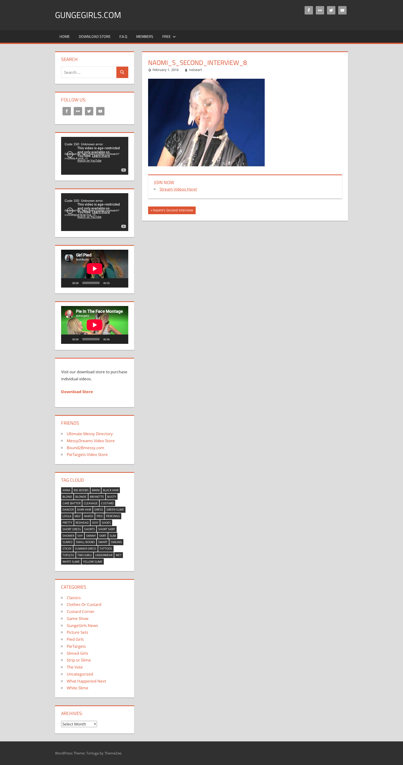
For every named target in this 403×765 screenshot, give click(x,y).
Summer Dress (85, 549)
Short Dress (72, 529)
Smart (103, 542)
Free (166, 36)
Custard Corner (81, 611)
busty (111, 497)
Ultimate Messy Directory (90, 433)
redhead (82, 523)
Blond (67, 497)
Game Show (77, 618)
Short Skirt (106, 529)
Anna (66, 490)
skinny (91, 536)
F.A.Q (123, 36)
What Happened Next (86, 681)
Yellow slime (92, 562)
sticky (67, 549)
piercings (113, 516)
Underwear (103, 555)
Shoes (106, 523)
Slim (113, 536)
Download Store (95, 36)
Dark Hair (84, 510)
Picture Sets (77, 632)
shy (80, 536)
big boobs (81, 490)
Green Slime (115, 510)
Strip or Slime (79, 660)
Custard (107, 503)
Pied (100, 516)
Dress (98, 510)
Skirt (102, 536)
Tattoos (106, 549)
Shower (68, 536)
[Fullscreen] (122, 283)
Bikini (96, 490)
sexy (95, 523)
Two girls (84, 555)
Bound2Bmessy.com (85, 447)
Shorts (89, 529)
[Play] (67, 283)
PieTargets (76, 646)
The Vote (75, 667)
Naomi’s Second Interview (173, 211)
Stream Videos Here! (178, 189)
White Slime (71, 562)
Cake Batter (71, 503)
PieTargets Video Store (87, 454)
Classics (74, 597)
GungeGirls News (82, 625)
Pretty (67, 523)
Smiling (116, 542)
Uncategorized (80, 674)
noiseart (195, 70)
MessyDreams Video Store (91, 440)
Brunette (97, 497)
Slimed (68, 542)
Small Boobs (85, 542)
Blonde (81, 497)
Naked (88, 516)
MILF (78, 516)
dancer (68, 510)
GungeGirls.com (88, 14)
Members (144, 36)
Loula (67, 516)
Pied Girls (75, 639)
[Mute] (114, 283)
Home (64, 36)
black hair (110, 490)
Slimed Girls (77, 653)
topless (68, 555)
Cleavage (91, 503)
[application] (94, 156)
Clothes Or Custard (84, 604)
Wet (119, 555)
